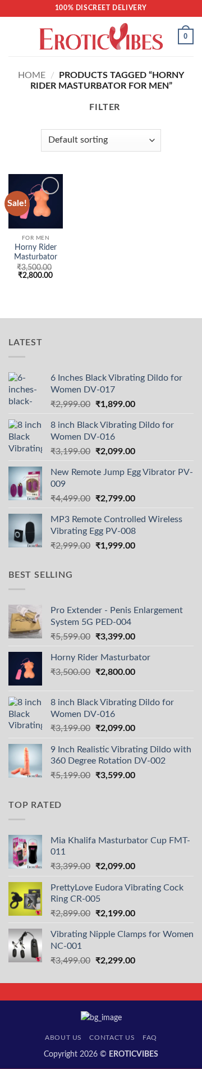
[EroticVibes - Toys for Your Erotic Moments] (101, 37)
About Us (63, 1037)
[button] (15, 36)
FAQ (150, 1037)
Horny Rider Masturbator (35, 253)
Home (31, 75)
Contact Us (112, 1037)
